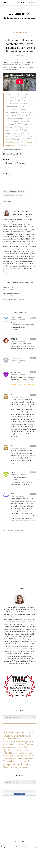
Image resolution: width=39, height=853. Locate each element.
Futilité (6, 744)
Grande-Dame (17, 358)
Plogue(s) (9, 752)
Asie (30, 732)
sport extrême (9, 195)
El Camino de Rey (10, 191)
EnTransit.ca (20, 739)
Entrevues (29, 739)
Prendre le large (24, 752)
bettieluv (15, 372)
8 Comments (7, 201)
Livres (30, 744)
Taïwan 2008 (8, 758)
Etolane (15, 339)
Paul (13, 395)
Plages (26, 750)
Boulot (9, 735)
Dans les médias (9, 739)
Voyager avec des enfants (21, 767)
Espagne (21, 191)
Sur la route (27, 755)
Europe (19, 741)
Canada (20, 735)
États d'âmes (9, 741)
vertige (19, 195)
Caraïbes (28, 736)
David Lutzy (16, 317)
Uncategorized (21, 761)
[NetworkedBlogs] (19, 791)
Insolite (24, 744)
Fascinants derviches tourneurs (14, 300)
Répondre (32, 317)
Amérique (24, 732)
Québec (6, 756)
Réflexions (14, 755)
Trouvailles (9, 761)
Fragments (28, 741)
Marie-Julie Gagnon (20, 211)
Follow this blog (19, 793)
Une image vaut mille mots (16, 36)
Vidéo (30, 36)
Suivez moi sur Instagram (31, 847)
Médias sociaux (9, 747)
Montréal (18, 747)
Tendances (28, 758)
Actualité (8, 732)
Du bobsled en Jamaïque (11, 293)
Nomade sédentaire (19, 32)
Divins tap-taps (8, 287)
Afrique (17, 733)
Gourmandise (14, 744)
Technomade (18, 758)
